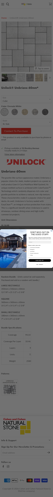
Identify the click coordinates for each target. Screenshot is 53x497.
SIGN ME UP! (40, 260)
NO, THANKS (40, 264)
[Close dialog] (51, 231)
